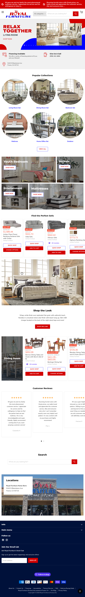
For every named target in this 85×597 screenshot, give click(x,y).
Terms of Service (48, 588)
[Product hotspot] (22, 273)
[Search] (75, 13)
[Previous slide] (6, 34)
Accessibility (37, 588)
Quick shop (12, 245)
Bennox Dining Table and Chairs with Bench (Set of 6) (34, 357)
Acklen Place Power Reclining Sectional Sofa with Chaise (11, 236)
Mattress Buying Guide (67, 588)
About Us (11, 588)
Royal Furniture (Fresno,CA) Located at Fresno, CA (33, 590)
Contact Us (19, 588)
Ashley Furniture (8, 240)
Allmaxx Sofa (52, 238)
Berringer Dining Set (55, 362)
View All (42, 149)
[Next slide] (79, 34)
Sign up (33, 560)
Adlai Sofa (29, 237)
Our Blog (53, 590)
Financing (28, 588)
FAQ (56, 588)
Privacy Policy (62, 590)
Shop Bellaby (42, 327)
